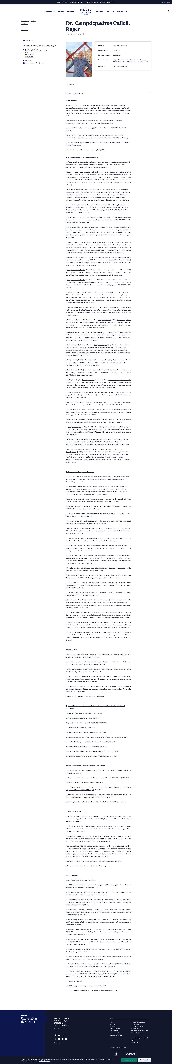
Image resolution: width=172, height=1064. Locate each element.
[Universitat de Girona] (29, 1021)
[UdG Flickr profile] (59, 1039)
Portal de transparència (138, 1022)
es (162, 2)
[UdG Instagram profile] (62, 1035)
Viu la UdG (110, 11)
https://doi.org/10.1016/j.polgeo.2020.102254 (80, 312)
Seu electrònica (136, 1024)
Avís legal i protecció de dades (140, 1030)
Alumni (80, 2)
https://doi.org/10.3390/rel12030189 (77, 275)
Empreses (87, 2)
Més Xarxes (57, 1043)
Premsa (93, 2)
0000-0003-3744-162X (120, 66)
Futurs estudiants (62, 2)
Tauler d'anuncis (115, 1028)
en (168, 2)
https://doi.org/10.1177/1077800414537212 (111, 385)
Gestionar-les (144, 1060)
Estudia (61, 11)
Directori (102, 2)
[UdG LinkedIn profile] (66, 1035)
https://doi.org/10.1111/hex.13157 (76, 300)
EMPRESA (116, 50)
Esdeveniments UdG (116, 1035)
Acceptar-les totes (129, 1060)
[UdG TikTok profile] (55, 1035)
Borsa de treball (114, 1030)
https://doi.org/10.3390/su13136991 (96, 262)
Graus (111, 1022)
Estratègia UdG (114, 1033)
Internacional (122, 11)
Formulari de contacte (61, 1029)
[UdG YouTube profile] (62, 1039)
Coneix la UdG (50, 11)
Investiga (99, 11)
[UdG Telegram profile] (66, 1039)
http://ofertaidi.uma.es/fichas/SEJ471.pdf (80, 790)
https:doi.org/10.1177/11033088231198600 (79, 180)
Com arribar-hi (29, 56)
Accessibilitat (135, 1028)
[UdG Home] (86, 11)
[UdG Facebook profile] (55, 1039)
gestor (105, 1059)
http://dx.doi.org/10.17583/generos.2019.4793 (84, 365)
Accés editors (135, 1042)
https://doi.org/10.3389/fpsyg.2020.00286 (98, 337)
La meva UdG (111, 2)
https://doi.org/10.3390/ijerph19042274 (96, 250)
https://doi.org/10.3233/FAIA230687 (77, 212)
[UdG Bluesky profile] (59, 1035)
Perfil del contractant (137, 1026)
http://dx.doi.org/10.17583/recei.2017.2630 (79, 375)
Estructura (71, 11)
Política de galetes (136, 1033)
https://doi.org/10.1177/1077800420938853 (93, 325)
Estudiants (73, 2)
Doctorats (113, 1026)
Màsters (112, 1024)
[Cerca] (168, 11)
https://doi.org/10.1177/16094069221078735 (80, 235)
